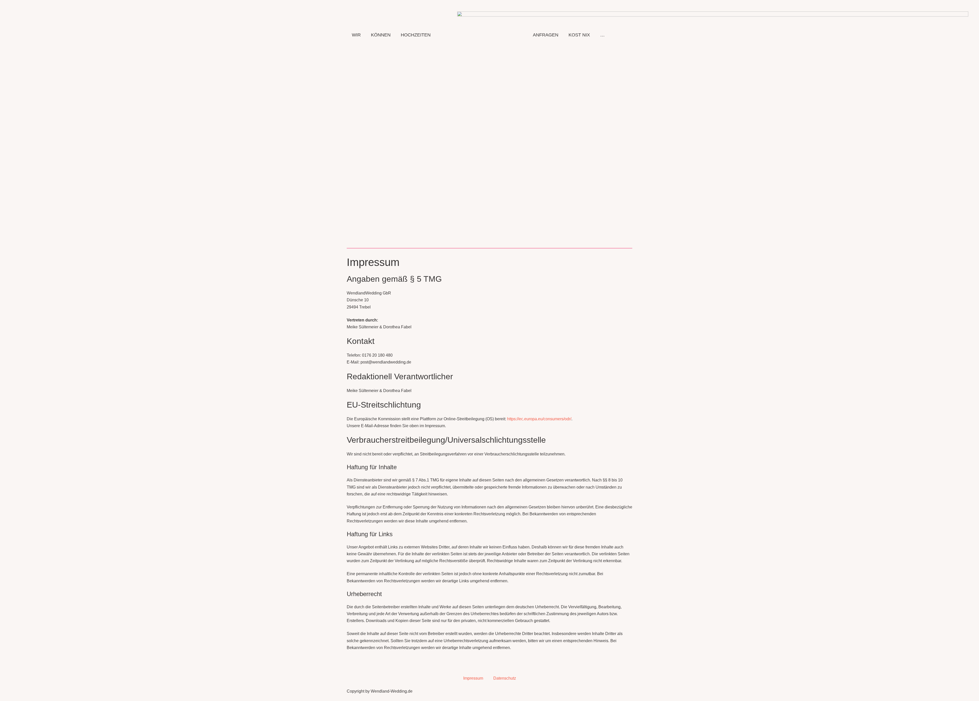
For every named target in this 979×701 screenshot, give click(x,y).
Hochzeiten (416, 34)
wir (356, 34)
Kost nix (579, 34)
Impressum (473, 678)
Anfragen (545, 34)
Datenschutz (504, 678)
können (381, 34)
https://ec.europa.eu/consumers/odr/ (539, 419)
